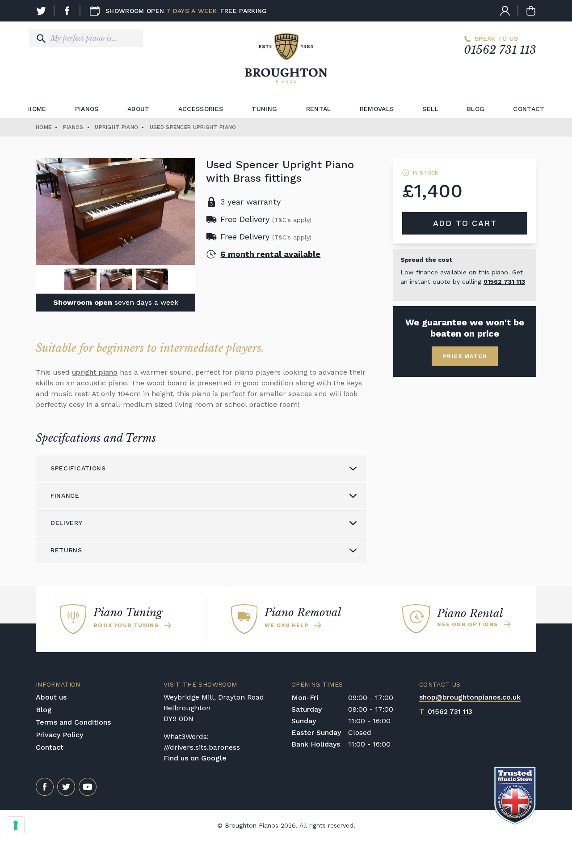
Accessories (200, 108)
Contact (528, 108)
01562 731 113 (500, 49)
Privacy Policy (59, 734)
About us (51, 697)
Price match (464, 356)
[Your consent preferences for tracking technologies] (15, 825)
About (138, 108)
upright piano (95, 372)
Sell (430, 108)
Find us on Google (195, 758)
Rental (318, 108)
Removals (377, 108)
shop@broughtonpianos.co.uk (470, 697)
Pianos (87, 108)
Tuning (264, 108)
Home (36, 108)
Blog (475, 108)
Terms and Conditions (73, 722)
